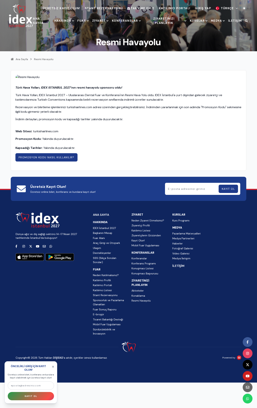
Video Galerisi (180, 253)
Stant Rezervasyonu (104, 8)
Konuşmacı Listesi (143, 268)
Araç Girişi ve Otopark (106, 243)
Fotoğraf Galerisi (182, 248)
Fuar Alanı (99, 238)
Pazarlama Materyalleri (186, 233)
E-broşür (98, 314)
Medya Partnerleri (183, 238)
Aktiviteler (138, 290)
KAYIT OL (228, 189)
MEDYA (216, 21)
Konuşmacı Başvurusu (145, 273)
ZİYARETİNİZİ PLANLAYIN (163, 21)
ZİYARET (99, 21)
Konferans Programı (144, 263)
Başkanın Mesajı (102, 233)
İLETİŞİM (235, 21)
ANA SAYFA (38, 21)
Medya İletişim (181, 258)
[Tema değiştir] (244, 8)
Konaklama (138, 295)
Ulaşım (97, 248)
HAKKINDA (62, 21)
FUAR (81, 21)
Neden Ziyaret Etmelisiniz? (148, 220)
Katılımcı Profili (102, 280)
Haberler (177, 243)
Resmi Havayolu (141, 300)
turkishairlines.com (45, 131)
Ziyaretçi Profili (141, 225)
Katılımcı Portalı (174, 8)
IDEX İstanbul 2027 (104, 228)
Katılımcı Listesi (102, 290)
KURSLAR (197, 21)
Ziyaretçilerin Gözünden (146, 235)
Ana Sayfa (22, 59)
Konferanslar (139, 258)
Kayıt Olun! (138, 240)
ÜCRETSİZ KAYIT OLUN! (61, 8)
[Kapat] (53, 366)
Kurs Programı (180, 220)
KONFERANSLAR (125, 21)
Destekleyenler (102, 253)
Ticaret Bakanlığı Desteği (108, 319)
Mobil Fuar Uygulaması (107, 324)
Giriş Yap (203, 8)
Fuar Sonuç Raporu (104, 309)
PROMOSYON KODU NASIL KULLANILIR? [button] (46, 157)
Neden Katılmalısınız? (106, 275)
